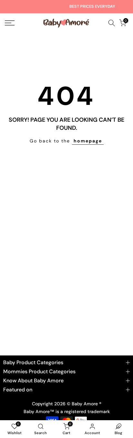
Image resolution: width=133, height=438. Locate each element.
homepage (88, 141)
